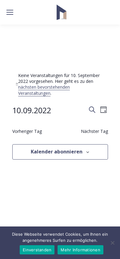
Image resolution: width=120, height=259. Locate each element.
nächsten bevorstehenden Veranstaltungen (44, 90)
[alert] (60, 84)
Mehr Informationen (80, 249)
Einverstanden (37, 249)
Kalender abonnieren (56, 151)
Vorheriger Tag (27, 131)
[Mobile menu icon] (10, 12)
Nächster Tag (94, 131)
